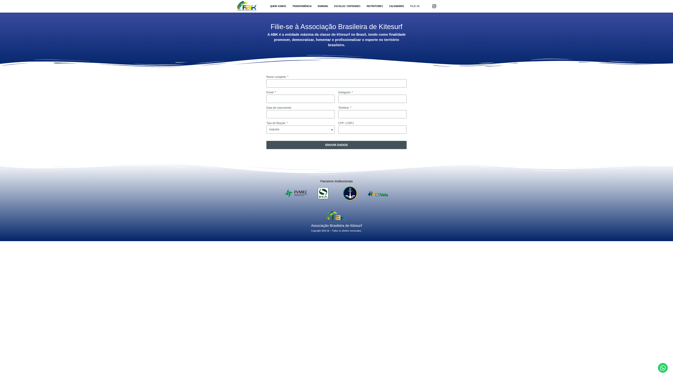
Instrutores (375, 6)
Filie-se (415, 6)
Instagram (344, 92)
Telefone (344, 107)
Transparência (302, 6)
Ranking (323, 6)
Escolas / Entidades (347, 6)
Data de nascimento (278, 107)
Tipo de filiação (276, 123)
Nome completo (276, 77)
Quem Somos (278, 6)
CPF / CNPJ (346, 123)
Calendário (396, 6)
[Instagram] (434, 6)
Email (270, 92)
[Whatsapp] (663, 368)
